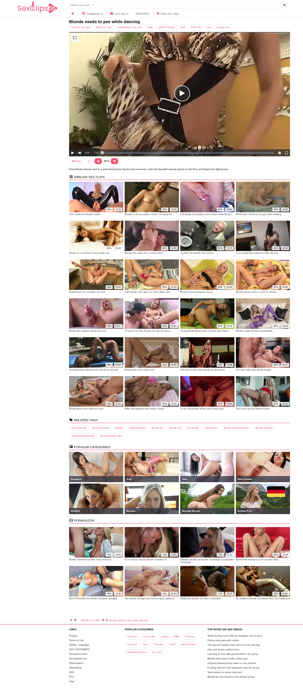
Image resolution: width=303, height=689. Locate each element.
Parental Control (78, 654)
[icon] (72, 13)
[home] (71, 620)
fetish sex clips (104, 27)
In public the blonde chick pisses (197, 253)
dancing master (100, 427)
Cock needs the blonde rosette (84, 214)
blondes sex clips (80, 27)
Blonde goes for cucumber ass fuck (87, 292)
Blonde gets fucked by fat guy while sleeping (258, 214)
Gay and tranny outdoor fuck (223, 649)
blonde (119, 427)
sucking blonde (137, 427)
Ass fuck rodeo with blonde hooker (253, 369)
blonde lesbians (264, 427)
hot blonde (193, 427)
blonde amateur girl (111, 435)
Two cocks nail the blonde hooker (253, 408)
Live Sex (120, 13)
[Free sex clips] (37, 13)
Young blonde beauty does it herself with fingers (204, 331)
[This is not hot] (114, 161)
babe (150, 27)
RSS (71, 672)
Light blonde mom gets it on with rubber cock (147, 292)
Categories (92, 13)
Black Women (188, 644)
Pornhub (189, 636)
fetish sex (196, 27)
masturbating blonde (82, 435)
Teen (145, 644)
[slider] (85, 142)
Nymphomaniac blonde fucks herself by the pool (93, 369)
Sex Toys (157, 652)
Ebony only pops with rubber (223, 640)
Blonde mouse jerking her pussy (196, 292)
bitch (183, 27)
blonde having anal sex (237, 427)
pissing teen (223, 27)
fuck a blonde (78, 427)
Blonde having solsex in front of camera (256, 292)
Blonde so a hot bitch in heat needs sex (89, 253)
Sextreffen (142, 13)
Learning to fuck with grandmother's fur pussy (232, 654)
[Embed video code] (89, 161)
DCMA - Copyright (79, 644)
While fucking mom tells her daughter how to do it (234, 635)
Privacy (73, 635)
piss (209, 27)
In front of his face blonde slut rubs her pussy (148, 331)
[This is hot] (98, 161)
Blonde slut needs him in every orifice (144, 253)
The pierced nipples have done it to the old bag (233, 644)
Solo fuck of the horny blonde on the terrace (202, 369)
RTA (71, 676)
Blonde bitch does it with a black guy (227, 658)
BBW (177, 636)
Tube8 (172, 644)
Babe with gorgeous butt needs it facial (144, 408)
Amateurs (132, 636)
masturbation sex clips (129, 27)
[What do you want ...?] (284, 5)
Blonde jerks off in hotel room (139, 369)
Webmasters (76, 663)
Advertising (75, 667)
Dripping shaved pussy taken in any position (231, 663)
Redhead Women (137, 652)
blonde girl (157, 427)
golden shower (167, 27)
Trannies (158, 644)
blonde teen (211, 427)
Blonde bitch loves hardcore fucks (86, 408)
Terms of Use (76, 640)
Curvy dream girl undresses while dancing (257, 253)
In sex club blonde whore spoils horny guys (202, 408)
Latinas (165, 636)
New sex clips (169, 13)
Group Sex (149, 636)
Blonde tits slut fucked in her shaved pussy (231, 676)
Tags (71, 681)
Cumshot (132, 644)
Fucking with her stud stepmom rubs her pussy (233, 667)
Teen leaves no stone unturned (224, 672)
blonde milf (175, 427)
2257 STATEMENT (79, 649)
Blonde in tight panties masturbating (254, 331)
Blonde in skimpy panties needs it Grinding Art (148, 214)
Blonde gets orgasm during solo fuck (87, 331)
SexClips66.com (78, 658)
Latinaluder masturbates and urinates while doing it (206, 214)
